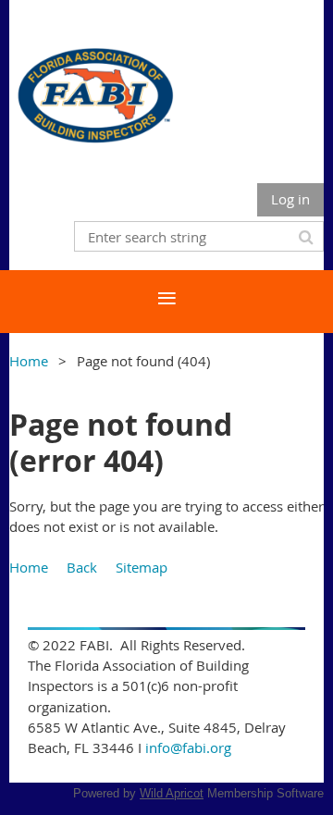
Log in (290, 199)
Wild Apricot (172, 793)
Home (28, 361)
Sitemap (141, 567)
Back (82, 567)
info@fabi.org (188, 747)
